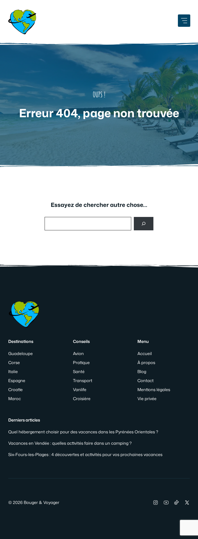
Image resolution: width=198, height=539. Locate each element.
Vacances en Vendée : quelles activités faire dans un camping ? (69, 443)
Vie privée (146, 398)
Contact (145, 380)
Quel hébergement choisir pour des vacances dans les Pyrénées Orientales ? (83, 432)
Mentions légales (153, 389)
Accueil (144, 353)
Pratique (81, 362)
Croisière (81, 398)
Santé (79, 371)
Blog (141, 371)
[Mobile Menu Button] (184, 20)
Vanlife (79, 389)
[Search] (143, 223)
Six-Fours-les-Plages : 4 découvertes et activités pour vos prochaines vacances (85, 454)
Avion (78, 353)
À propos (146, 362)
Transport (82, 380)
